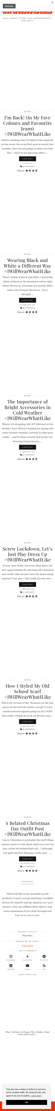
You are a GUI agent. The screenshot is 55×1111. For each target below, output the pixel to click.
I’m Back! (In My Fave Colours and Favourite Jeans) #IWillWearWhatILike (27, 125)
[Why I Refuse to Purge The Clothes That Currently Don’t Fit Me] (27, 1003)
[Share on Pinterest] (33, 171)
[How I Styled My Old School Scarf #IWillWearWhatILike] (27, 640)
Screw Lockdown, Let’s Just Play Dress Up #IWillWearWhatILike (27, 554)
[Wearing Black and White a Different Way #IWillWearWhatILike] (27, 214)
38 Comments (28, 308)
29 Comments (28, 729)
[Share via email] (26, 171)
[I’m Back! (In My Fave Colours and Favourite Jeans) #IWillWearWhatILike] (27, 72)
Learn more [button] (36, 1096)
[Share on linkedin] (36, 171)
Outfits (27, 112)
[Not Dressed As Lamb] (27, 12)
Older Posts (27, 881)
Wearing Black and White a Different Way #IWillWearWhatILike (27, 265)
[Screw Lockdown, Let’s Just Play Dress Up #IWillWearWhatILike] (27, 503)
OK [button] (26, 1102)
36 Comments (28, 455)
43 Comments (28, 592)
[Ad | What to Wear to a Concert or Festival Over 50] (27, 1062)
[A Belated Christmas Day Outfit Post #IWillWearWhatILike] (27, 777)
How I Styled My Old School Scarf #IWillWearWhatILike (27, 691)
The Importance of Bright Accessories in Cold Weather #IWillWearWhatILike (27, 409)
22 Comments (28, 866)
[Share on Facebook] (30, 171)
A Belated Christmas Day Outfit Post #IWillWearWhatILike (27, 828)
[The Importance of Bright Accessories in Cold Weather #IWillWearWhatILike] (27, 356)
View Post (27, 159)
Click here (27, 946)
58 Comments (28, 166)
